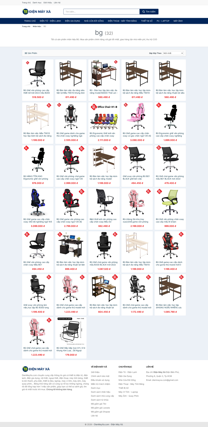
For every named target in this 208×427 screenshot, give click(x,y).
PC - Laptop (163, 21)
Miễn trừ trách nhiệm (100, 384)
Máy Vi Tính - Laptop (128, 392)
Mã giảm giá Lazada (100, 408)
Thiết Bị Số (147, 21)
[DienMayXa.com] (36, 11)
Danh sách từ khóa (99, 400)
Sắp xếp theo (155, 53)
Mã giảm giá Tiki (98, 404)
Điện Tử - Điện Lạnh (50, 21)
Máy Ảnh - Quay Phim (129, 396)
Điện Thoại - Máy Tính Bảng (122, 21)
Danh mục (37, 2)
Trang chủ (26, 2)
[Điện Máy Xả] (36, 369)
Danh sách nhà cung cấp (102, 396)
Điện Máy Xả (117, 424)
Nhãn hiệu (37, 26)
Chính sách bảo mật (100, 376)
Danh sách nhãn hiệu (100, 392)
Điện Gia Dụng (72, 21)
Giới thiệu (47, 2)
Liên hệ (57, 2)
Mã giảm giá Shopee (100, 411)
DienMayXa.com (101, 424)
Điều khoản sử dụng (100, 380)
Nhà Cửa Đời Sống (94, 21)
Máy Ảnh (178, 21)
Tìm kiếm (150, 11)
